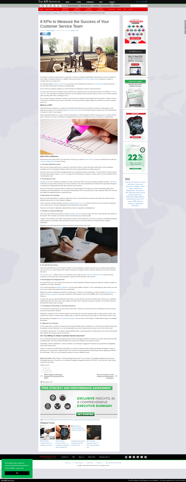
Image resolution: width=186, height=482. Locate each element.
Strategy (41, 9)
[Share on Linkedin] (48, 34)
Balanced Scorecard (50, 9)
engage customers (75, 214)
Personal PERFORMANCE (100, 9)
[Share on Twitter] (45, 34)
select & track (89, 159)
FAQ (73, 457)
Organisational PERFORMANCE (65, 9)
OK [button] (17, 473)
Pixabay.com (47, 370)
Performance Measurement (134, 189)
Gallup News (110, 292)
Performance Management (135, 197)
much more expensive (89, 79)
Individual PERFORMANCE (88, 9)
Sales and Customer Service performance (87, 419)
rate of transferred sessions (66, 318)
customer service (58, 84)
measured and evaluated (75, 110)
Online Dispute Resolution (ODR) (113, 462)
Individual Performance (133, 199)
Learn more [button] (20, 468)
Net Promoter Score (46, 274)
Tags (127, 178)
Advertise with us (104, 457)
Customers (63, 174)
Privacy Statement (79, 462)
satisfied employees (62, 287)
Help (101, 2)
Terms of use (68, 462)
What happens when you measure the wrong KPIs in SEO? (54, 376)
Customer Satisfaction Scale (94, 274)
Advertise (96, 6)
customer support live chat (48, 161)
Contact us (112, 3)
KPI (57, 9)
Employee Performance (132, 182)
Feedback (131, 9)
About (125, 9)
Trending (119, 9)
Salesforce (113, 181)
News (67, 2)
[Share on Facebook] (41, 34)
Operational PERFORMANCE (77, 9)
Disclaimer (99, 462)
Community (90, 2)
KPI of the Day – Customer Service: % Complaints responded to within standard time (63, 444)
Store (79, 2)
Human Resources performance (136, 194)
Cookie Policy (90, 462)
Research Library (106, 6)
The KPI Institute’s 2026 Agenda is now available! (135, 480)
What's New (91, 457)
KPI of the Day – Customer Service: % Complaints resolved (46, 443)
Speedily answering (46, 181)
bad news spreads (97, 84)
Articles (73, 30)
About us (81, 457)
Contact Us (65, 457)
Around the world (111, 9)
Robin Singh (50, 30)
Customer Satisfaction (50, 419)
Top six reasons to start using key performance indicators (105, 376)
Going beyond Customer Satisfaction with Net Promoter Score (78, 443)
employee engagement (52, 294)
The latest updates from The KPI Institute (164, 480)
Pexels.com (46, 368)
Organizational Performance (137, 205)
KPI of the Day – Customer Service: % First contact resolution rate (93, 444)
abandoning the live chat (77, 203)
